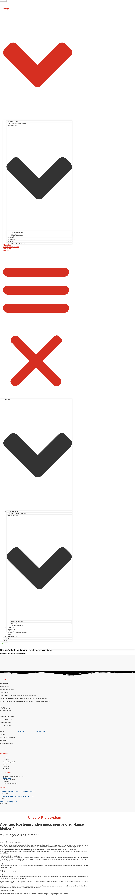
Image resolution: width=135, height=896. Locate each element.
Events (6, 250)
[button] (36, 325)
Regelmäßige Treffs (11, 247)
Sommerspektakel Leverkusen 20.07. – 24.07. (17, 796)
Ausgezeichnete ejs (17, 236)
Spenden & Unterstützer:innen (17, 243)
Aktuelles (7, 245)
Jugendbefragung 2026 (8, 801)
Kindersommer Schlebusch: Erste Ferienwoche (17, 791)
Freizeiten (7, 248)
